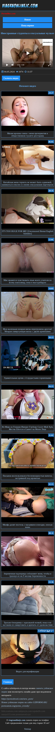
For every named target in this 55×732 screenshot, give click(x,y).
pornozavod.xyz (23, 714)
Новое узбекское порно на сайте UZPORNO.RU (24, 702)
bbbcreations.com (9, 711)
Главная (8, 682)
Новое (27, 19)
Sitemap (27, 729)
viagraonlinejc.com (17, 720)
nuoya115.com (8, 714)
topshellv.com (38, 711)
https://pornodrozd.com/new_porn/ (17, 699)
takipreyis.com (25, 711)
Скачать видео (11, 78)
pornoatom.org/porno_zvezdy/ (15, 706)
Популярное (27, 25)
